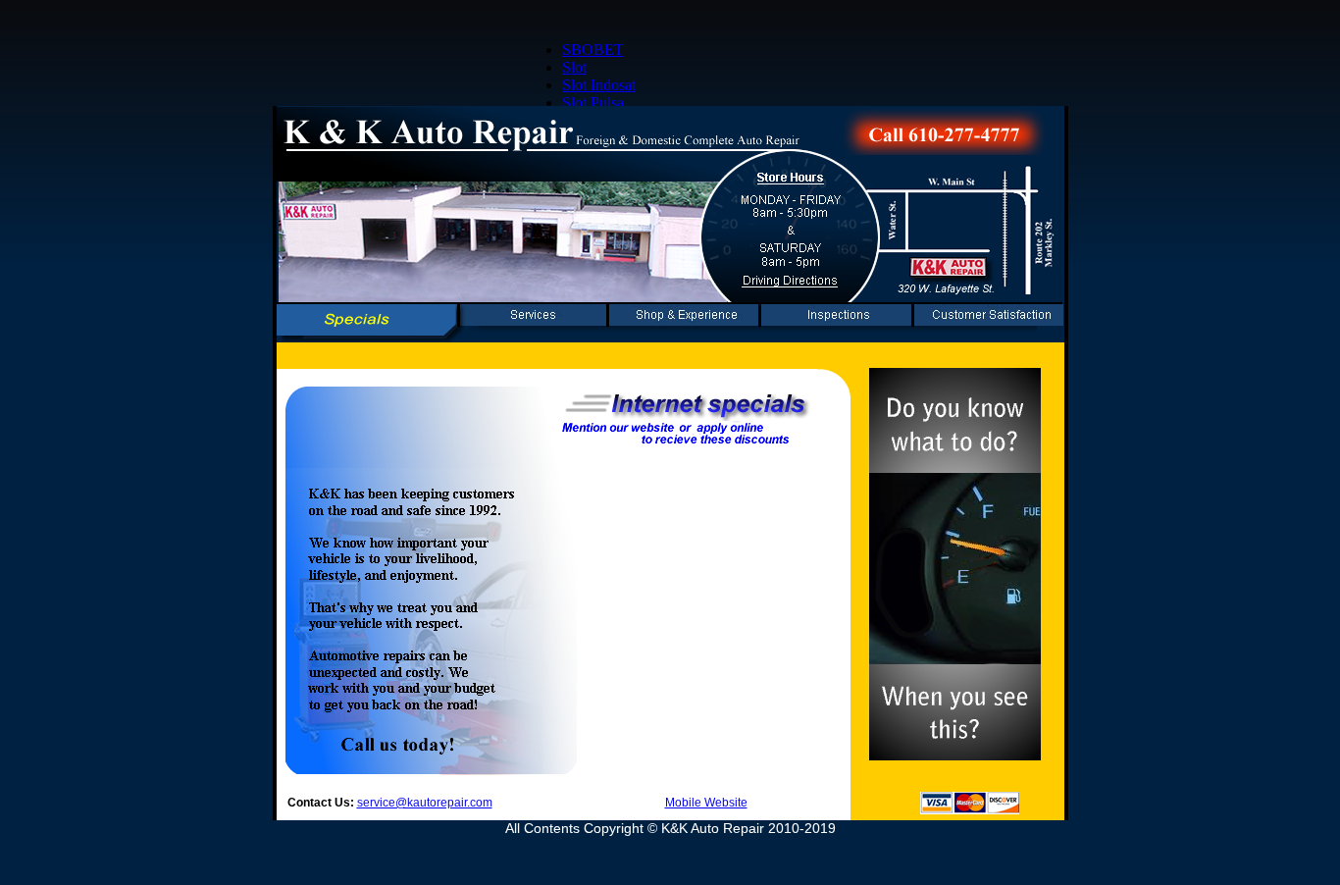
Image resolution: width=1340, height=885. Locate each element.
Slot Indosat (599, 85)
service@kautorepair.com (424, 802)
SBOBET (593, 49)
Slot (574, 67)
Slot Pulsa (593, 102)
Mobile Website (706, 802)
